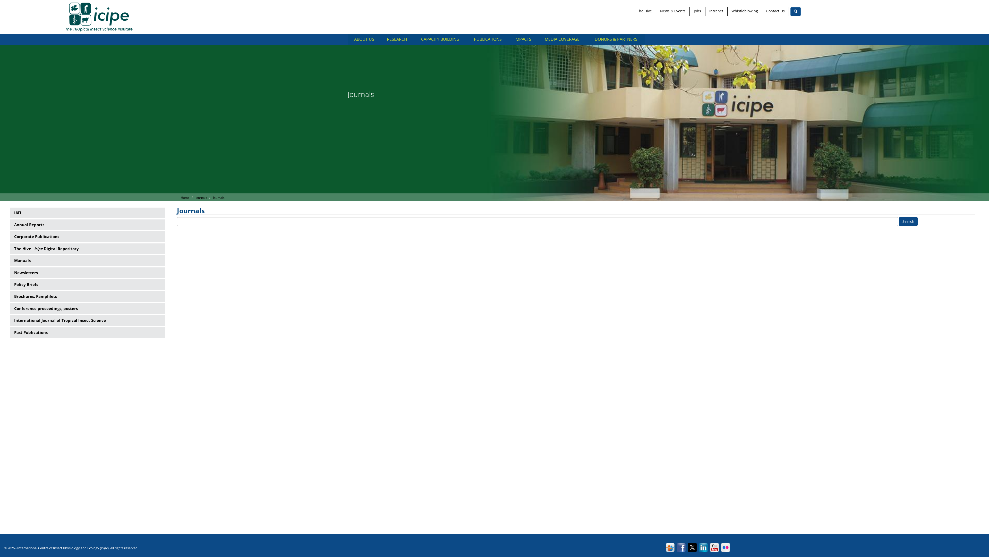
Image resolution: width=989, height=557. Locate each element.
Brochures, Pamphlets (35, 296)
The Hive (644, 11)
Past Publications (31, 332)
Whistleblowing (744, 11)
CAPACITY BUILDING (440, 39)
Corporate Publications (36, 236)
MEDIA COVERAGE (562, 39)
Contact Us (775, 11)
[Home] (101, 17)
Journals (201, 197)
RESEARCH (397, 39)
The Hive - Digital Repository (46, 248)
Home (185, 197)
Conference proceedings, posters (46, 308)
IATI (17, 212)
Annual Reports (29, 224)
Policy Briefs (26, 284)
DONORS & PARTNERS (616, 39)
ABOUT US (364, 39)
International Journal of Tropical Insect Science (60, 320)
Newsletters (26, 272)
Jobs (697, 11)
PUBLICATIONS (488, 39)
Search (908, 221)
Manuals (22, 260)
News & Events (673, 11)
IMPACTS (523, 39)
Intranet (716, 11)
